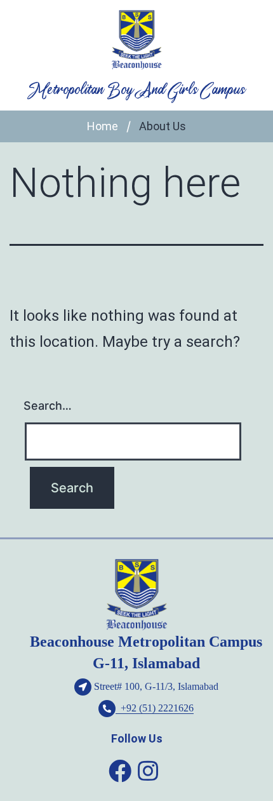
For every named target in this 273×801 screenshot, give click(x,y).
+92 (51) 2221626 (155, 708)
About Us (162, 126)
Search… (47, 405)
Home (102, 126)
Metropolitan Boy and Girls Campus (136, 90)
